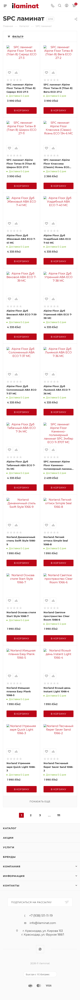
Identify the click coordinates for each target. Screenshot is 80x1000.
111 (58, 815)
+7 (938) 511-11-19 (41, 915)
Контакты (11, 885)
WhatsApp (40, 949)
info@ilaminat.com (43, 923)
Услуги (8, 847)
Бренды (9, 856)
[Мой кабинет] (66, 6)
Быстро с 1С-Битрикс (38, 974)
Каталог (10, 828)
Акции (8, 837)
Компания (11, 866)
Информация (14, 875)
